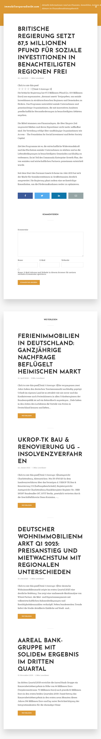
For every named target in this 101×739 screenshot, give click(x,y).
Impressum (73, 6)
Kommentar (23, 230)
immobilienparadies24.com (21, 6)
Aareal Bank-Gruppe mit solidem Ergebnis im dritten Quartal (48, 655)
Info (52, 6)
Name (20, 260)
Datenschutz (86, 6)
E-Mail (42, 260)
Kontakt (61, 6)
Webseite (65, 260)
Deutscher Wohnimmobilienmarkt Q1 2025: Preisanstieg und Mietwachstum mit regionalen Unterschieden (50, 551)
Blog (45, 6)
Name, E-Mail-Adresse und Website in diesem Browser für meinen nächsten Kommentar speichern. (47, 273)
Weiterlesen (27, 416)
